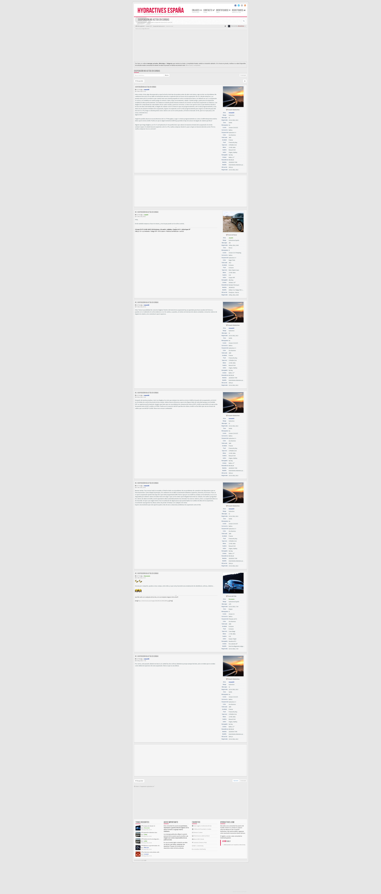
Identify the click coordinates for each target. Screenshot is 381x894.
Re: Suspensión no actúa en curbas (146, 212)
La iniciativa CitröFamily (199, 849)
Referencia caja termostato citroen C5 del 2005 (155, 845)
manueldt (146, 89)
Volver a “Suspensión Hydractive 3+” (145, 786)
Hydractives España (161, 10)
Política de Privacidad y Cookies (202, 829)
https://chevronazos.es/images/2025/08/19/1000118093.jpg (153, 601)
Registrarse (238, 10)
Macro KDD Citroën (198, 839)
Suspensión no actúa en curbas (147, 70)
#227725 (138, 576)
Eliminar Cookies (197, 832)
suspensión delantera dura (150, 832)
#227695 (138, 395)
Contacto (208, 10)
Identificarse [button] (222, 10)
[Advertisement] (190, 46)
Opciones (235, 780)
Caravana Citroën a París (200, 842)
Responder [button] (139, 81)
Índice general (140, 26)
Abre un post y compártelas (193, 65)
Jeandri (146, 214)
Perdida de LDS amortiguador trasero (153, 839)
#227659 (138, 89)
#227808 (138, 659)
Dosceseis (147, 576)
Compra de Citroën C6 (149, 826)
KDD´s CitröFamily (198, 846)
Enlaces (196, 10)
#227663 (138, 214)
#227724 (138, 485)
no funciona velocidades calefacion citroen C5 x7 (156, 852)
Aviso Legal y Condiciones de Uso (202, 826)
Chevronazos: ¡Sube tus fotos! (201, 836)
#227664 (138, 305)
